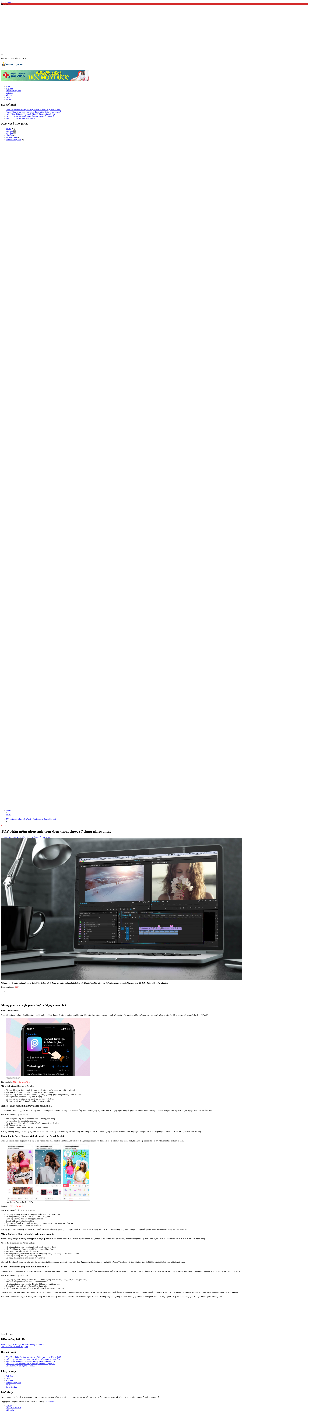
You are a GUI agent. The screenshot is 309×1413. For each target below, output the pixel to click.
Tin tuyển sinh (11, 137)
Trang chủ (10, 86)
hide (16, 987)
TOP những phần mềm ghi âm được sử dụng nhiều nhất (22, 1344)
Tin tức (8, 99)
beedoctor (4, 837)
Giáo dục (9, 97)
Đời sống (9, 93)
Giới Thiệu (10, 1410)
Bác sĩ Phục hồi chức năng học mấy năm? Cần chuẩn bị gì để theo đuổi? (33, 110)
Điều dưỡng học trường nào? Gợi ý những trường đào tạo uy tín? (30, 116)
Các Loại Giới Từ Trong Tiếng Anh (14, 1347)
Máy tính (9, 89)
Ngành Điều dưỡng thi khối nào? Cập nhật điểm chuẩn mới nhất (30, 114)
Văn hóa (9, 95)
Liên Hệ (9, 1406)
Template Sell (50, 1401)
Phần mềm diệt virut (13, 91)
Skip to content (6, 2)
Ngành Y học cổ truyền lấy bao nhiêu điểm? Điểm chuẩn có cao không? (33, 112)
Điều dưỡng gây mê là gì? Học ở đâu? (20, 118)
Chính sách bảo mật (13, 1408)
